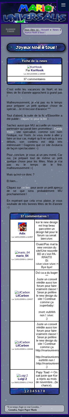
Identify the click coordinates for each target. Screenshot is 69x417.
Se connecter (10, 29)
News (56, 30)
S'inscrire (10, 31)
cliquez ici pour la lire (34, 118)
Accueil (45, 30)
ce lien (26, 187)
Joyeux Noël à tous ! (34, 32)
